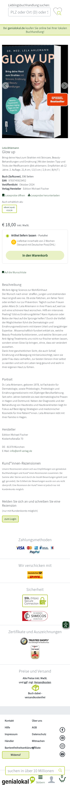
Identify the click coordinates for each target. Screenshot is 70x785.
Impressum (11, 734)
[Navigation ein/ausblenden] (51, 779)
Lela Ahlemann (10, 148)
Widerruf (16, 755)
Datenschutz (39, 734)
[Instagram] (62, 746)
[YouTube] (62, 754)
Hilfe (7, 727)
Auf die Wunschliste (15, 272)
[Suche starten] (60, 771)
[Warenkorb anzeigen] (62, 781)
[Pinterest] (62, 738)
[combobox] (31, 771)
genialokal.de (16, 28)
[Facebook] (62, 730)
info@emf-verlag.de (21, 451)
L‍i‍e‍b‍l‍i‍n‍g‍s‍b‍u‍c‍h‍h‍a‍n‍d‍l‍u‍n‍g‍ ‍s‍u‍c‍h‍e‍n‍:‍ (29, 5)
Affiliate (36, 747)
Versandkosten (42, 682)
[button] (40, 780)
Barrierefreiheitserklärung (17, 747)
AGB (34, 727)
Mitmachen (38, 741)
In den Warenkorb (35, 255)
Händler (9, 741)
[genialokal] (18, 780)
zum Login (10, 519)
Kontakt (9, 720)
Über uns (37, 720)
